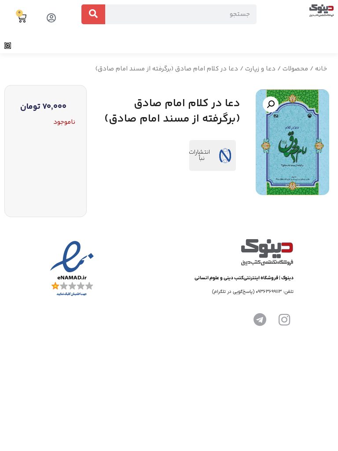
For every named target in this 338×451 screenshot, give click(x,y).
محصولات (295, 69)
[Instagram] (7, 45)
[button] (331, 45)
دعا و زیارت (260, 69)
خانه (321, 69)
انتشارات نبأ (199, 155)
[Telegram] (259, 320)
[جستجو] (93, 14)
